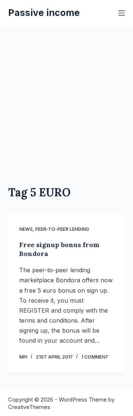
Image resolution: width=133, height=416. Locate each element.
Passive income (44, 12)
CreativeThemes (29, 406)
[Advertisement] (66, 96)
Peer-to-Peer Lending (62, 229)
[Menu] (121, 13)
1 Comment (95, 357)
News (26, 229)
